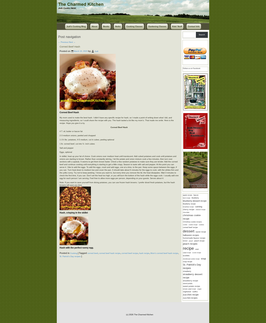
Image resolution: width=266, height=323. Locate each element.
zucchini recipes (190, 298)
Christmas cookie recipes (192, 222)
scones (186, 255)
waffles (195, 292)
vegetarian (187, 292)
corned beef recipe (130, 253)
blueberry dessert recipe (195, 201)
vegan (199, 289)
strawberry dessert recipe (192, 276)
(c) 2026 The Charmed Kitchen (139, 314)
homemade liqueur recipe (194, 238)
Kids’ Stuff (177, 26)
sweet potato (187, 283)
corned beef (92, 253)
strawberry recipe (190, 281)
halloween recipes (191, 235)
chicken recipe (200, 209)
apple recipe (187, 195)
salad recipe (187, 252)
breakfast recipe (188, 207)
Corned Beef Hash (70, 46)
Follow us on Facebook (191, 68)
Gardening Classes (157, 26)
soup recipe (187, 262)
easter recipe (201, 232)
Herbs (118, 26)
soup (203, 258)
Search (202, 35)
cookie (185, 224)
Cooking (73, 253)
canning (198, 207)
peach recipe (199, 241)
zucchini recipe (191, 294)
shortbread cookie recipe (191, 259)
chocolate (186, 212)
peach (191, 241)
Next (72, 42)
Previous (63, 42)
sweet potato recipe (191, 286)
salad (197, 249)
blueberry (195, 198)
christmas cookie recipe (192, 217)
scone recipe (196, 252)
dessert (188, 231)
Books (106, 26)
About (94, 26)
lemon (185, 241)
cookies (201, 224)
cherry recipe (188, 209)
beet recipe (186, 198)
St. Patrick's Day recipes (70, 256)
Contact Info (194, 26)
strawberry (187, 271)
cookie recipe (193, 224)
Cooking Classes (134, 26)
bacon (196, 195)
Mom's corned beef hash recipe (164, 253)
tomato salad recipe (189, 289)
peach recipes (190, 244)
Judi (96, 51)
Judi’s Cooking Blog (76, 26)
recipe (188, 248)
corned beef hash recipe (109, 253)
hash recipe (144, 253)
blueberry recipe (189, 204)
